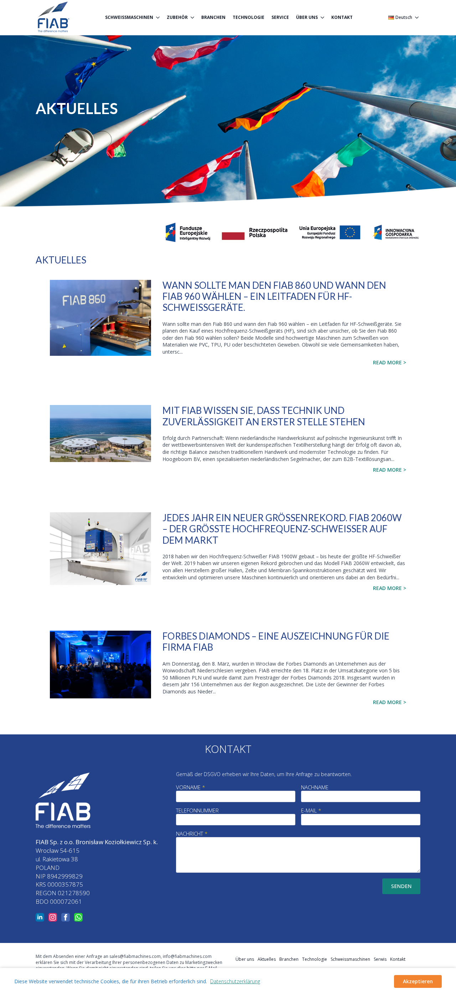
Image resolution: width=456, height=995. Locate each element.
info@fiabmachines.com (187, 956)
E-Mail (311, 810)
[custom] (78, 917)
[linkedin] (40, 917)
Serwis (380, 959)
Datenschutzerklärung (235, 981)
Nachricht (192, 833)
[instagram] (52, 917)
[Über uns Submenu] (323, 17)
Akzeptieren (418, 981)
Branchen (213, 17)
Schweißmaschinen (129, 17)
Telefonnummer (197, 810)
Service (280, 17)
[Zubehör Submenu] (193, 17)
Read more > (389, 362)
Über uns (307, 17)
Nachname (314, 787)
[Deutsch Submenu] (416, 17)
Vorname (190, 787)
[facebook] (65, 917)
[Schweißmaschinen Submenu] (158, 17)
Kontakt (342, 17)
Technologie (248, 17)
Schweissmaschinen (350, 959)
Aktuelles (267, 959)
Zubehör (177, 17)
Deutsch (403, 17)
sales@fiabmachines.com (135, 956)
